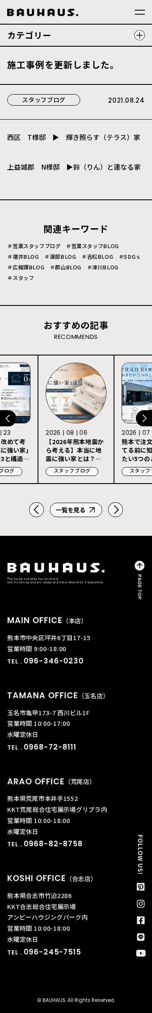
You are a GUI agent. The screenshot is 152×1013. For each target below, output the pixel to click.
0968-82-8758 (53, 844)
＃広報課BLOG (25, 267)
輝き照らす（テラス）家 (103, 137)
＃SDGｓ (130, 256)
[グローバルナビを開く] (140, 12)
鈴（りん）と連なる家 (107, 167)
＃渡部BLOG (60, 256)
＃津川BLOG (103, 267)
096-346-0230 (53, 661)
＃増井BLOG (23, 256)
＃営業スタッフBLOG (92, 246)
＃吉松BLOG (97, 256)
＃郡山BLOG (65, 267)
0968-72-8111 (50, 747)
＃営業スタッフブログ (33, 246)
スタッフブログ (43, 99)
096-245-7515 (52, 952)
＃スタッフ (20, 277)
